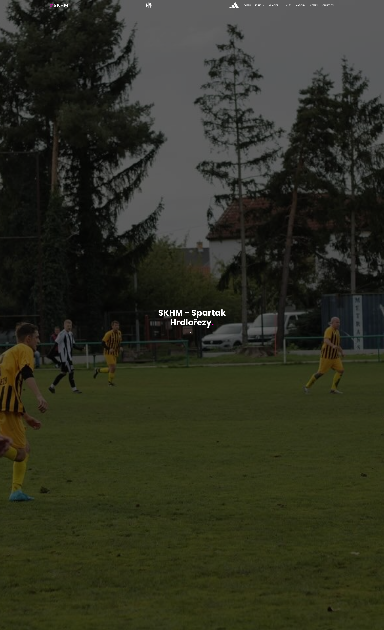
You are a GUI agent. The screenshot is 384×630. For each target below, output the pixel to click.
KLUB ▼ (259, 5)
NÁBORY (300, 5)
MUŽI (288, 5)
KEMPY (314, 5)
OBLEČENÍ (328, 5)
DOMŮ (247, 5)
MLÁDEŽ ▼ (275, 5)
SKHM (59, 5)
